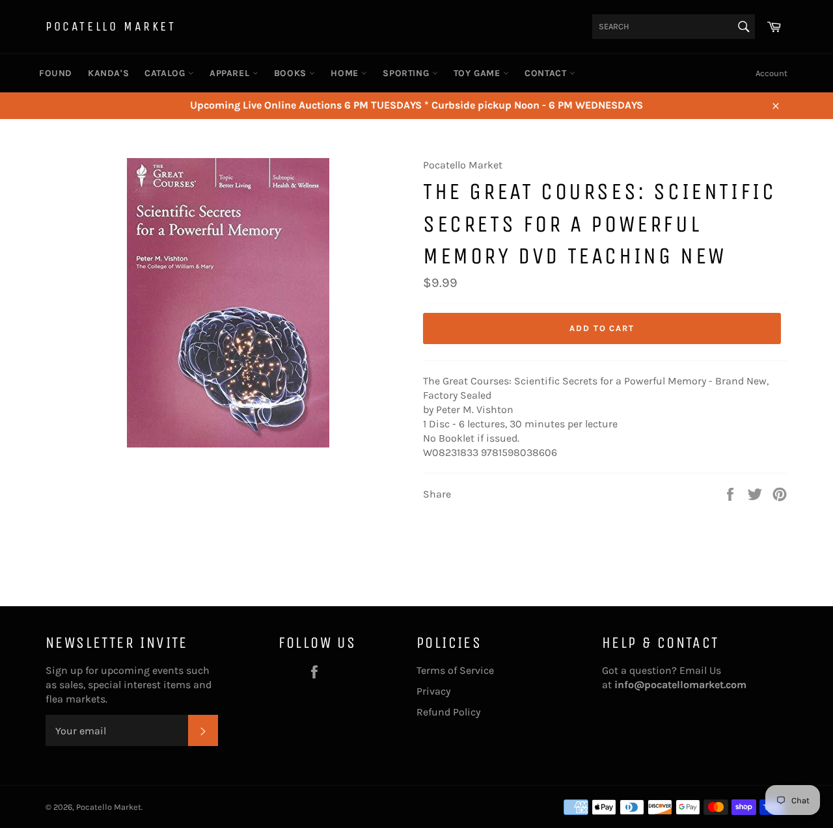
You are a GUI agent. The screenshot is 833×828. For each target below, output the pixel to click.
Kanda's (108, 73)
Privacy (433, 691)
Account (771, 73)
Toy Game (478, 73)
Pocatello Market (111, 26)
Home (346, 73)
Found (55, 73)
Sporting (407, 73)
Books (292, 73)
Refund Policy (448, 712)
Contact (547, 73)
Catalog (166, 73)
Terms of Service (455, 670)
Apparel (231, 73)
